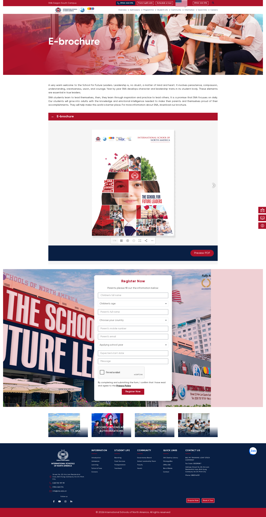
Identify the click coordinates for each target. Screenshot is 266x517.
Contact (166, 472)
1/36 (114, 241)
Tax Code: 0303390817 (193, 463)
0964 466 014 (57, 487)
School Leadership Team (146, 461)
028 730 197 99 (58, 483)
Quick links (202, 10)
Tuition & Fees (96, 468)
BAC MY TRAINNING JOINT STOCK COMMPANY (197, 459)
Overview (122, 10)
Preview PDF (202, 253)
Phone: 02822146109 (192, 475)
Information (190, 10)
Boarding (117, 458)
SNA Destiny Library (170, 458)
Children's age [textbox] (108, 303)
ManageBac (168, 461)
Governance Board (144, 458)
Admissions (135, 10)
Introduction (96, 458)
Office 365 (166, 465)
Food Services (119, 461)
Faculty (140, 465)
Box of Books (167, 468)
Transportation (119, 465)
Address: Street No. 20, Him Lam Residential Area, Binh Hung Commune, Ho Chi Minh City (197, 469)
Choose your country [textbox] (112, 320)
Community (176, 10)
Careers (214, 10)
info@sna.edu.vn (59, 491)
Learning (94, 465)
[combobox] (133, 304)
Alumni (139, 468)
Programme (148, 10)
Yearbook (118, 468)
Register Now (133, 391)
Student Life (162, 10)
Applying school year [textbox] (111, 345)
